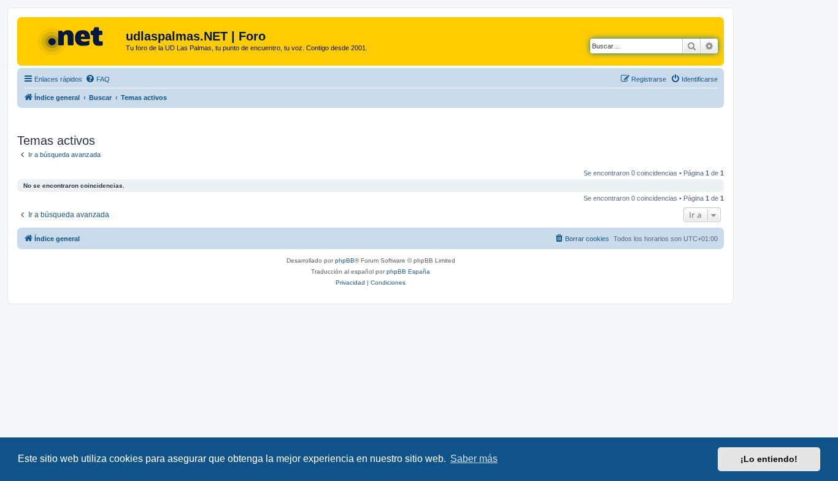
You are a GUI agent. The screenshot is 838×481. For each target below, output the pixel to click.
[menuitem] (97, 79)
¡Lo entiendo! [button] (769, 459)
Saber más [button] (474, 458)
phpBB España (408, 271)
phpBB (345, 260)
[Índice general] (73, 40)
